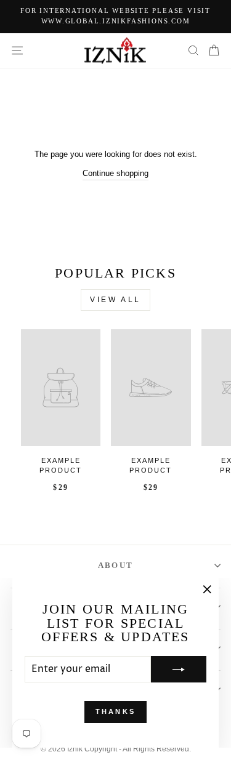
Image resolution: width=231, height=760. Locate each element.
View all (115, 299)
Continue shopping (115, 173)
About (116, 565)
